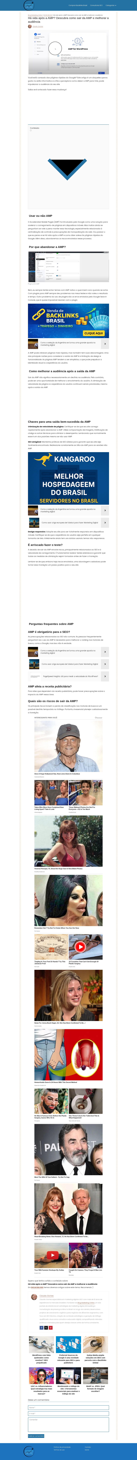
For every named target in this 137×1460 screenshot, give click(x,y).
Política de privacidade (62, 1447)
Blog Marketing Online (86, 1303)
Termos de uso (59, 1450)
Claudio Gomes (38, 26)
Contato (88, 1447)
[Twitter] (46, 1328)
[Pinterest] (51, 1328)
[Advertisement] (68, 107)
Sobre (87, 1450)
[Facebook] (41, 1328)
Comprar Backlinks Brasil (78, 5)
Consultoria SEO (96, 5)
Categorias (110, 5)
